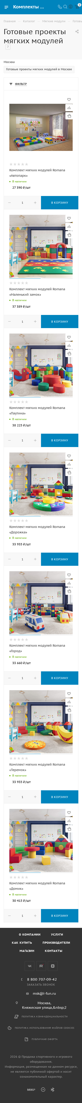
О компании (30, 934)
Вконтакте (29, 966)
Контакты (53, 951)
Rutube (41, 966)
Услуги (57, 934)
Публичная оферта (45, 1039)
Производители (56, 943)
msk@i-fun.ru (44, 993)
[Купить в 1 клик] (69, 115)
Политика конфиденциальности (45, 1016)
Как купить (22, 943)
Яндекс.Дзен (53, 966)
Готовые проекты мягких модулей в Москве (39, 69)
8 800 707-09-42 (42, 979)
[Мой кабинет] (71, 7)
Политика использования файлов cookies (45, 1027)
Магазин (27, 951)
